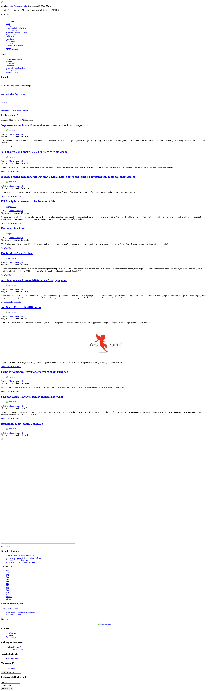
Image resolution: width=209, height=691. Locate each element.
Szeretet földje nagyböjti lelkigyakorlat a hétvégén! (32, 396)
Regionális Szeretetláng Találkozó (22, 423)
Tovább (9, 597)
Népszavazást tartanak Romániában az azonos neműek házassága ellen (44, 125)
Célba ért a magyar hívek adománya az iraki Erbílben (34, 371)
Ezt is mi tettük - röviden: (17, 253)
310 (7, 592)
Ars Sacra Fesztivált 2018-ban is (21, 307)
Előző (8, 573)
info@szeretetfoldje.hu (18, 6)
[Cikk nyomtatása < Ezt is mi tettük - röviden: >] (11, 258)
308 (7, 588)
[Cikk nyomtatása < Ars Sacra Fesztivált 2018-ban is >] (11, 312)
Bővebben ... (6, 147)
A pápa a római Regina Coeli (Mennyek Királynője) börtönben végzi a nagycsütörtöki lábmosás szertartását (68, 176)
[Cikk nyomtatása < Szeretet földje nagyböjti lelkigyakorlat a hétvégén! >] (11, 402)
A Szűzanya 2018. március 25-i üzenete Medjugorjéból (34, 151)
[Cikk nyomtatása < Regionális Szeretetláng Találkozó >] (11, 429)
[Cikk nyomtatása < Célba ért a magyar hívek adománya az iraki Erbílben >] (11, 377)
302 (7, 575)
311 (7, 594)
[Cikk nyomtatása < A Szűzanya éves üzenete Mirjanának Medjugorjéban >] (11, 285)
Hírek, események (16, 134)
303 (7, 577)
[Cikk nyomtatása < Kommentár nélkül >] (11, 234)
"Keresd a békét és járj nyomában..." (20, 556)
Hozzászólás (16, 147)
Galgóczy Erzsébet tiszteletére (17, 560)
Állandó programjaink (9, 608)
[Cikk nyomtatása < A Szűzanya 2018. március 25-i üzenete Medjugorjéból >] (11, 157)
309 (7, 590)
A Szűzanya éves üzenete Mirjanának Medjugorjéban (34, 280)
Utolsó (8, 599)
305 (7, 581)
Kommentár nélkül (13, 228)
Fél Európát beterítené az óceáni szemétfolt (28, 201)
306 (7, 584)
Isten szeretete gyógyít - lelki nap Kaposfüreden (24, 558)
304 (7, 579)
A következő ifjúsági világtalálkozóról (20, 562)
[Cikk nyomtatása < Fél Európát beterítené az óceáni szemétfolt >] (11, 207)
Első (7, 571)
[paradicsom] (104, 624)
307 (7, 586)
